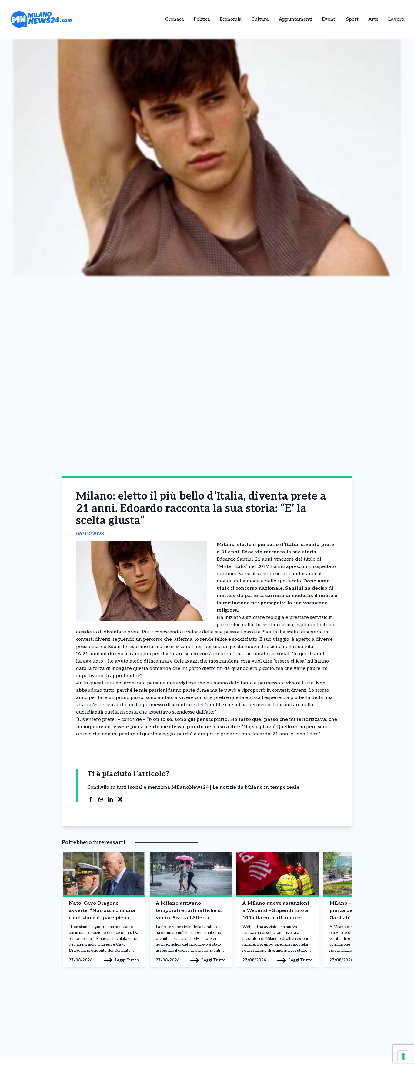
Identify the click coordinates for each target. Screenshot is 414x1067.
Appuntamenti (295, 19)
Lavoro (396, 19)
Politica (202, 19)
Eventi (329, 19)
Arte (373, 19)
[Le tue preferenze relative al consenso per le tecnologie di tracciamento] (403, 1056)
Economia (231, 19)
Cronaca (174, 19)
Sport (352, 19)
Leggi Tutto (127, 960)
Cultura (260, 19)
